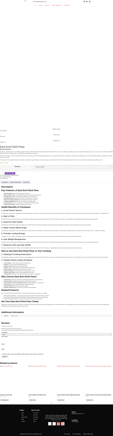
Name (3, 344)
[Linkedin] (58, 423)
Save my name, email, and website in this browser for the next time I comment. (22, 354)
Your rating (4, 332)
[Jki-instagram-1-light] (54, 423)
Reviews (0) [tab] (26, 182)
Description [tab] (5, 182)
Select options (4, 400)
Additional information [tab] (15, 182)
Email (3, 349)
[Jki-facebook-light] (49, 423)
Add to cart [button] (32, 400)
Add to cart (10, 173)
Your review (4, 336)
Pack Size (17, 166)
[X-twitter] (62, 423)
